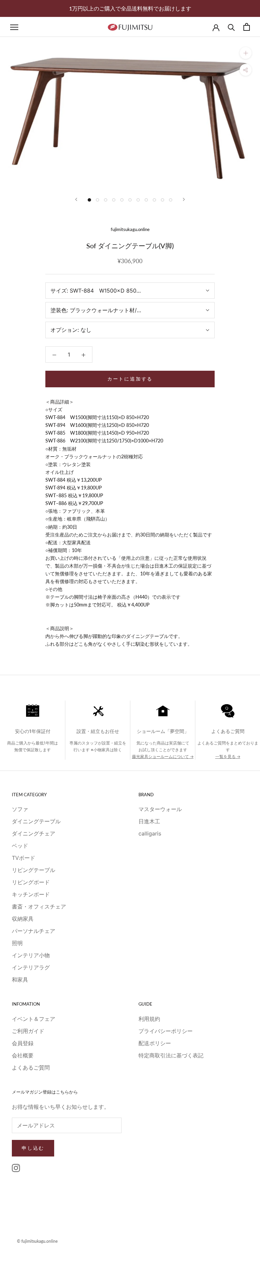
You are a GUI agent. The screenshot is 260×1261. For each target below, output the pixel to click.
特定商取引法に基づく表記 (170, 1055)
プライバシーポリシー (165, 1031)
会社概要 (23, 1055)
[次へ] (184, 199)
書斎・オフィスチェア (39, 906)
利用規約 (149, 1018)
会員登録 (23, 1043)
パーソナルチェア (33, 930)
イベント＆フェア (33, 1018)
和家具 (20, 979)
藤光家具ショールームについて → (163, 756)
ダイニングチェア (33, 833)
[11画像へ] (170, 200)
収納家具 (23, 918)
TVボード (23, 857)
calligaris (149, 833)
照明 (17, 943)
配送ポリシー (154, 1043)
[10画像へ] (162, 200)
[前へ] (76, 199)
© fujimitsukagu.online (37, 1241)
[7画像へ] (138, 200)
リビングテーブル (33, 870)
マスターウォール (160, 809)
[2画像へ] (97, 200)
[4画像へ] (113, 200)
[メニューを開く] (14, 27)
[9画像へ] (154, 200)
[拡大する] (246, 53)
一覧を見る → (227, 756)
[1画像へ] (89, 200)
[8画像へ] (146, 200)
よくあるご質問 (31, 1067)
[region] (130, 736)
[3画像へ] (105, 200)
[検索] (231, 26)
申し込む (33, 1148)
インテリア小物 (31, 955)
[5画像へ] (122, 200)
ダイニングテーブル (36, 821)
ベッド (20, 845)
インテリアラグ (31, 967)
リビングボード (31, 882)
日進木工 (149, 821)
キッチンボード (31, 894)
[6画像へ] (130, 200)
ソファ (20, 809)
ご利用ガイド (28, 1031)
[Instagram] (16, 1167)
